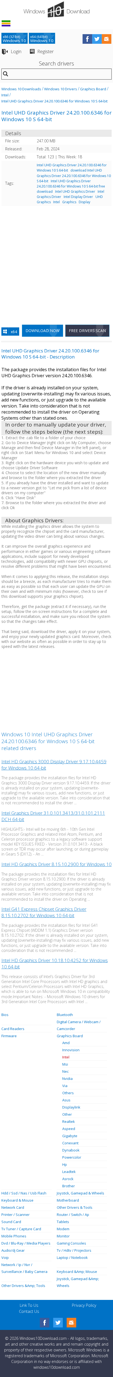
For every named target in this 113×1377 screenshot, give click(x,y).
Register (45, 51)
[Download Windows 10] (56, 9)
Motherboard (68, 1200)
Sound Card (11, 1221)
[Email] (71, 1323)
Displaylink (71, 1107)
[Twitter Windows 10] (58, 1323)
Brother (68, 1185)
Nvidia (67, 1078)
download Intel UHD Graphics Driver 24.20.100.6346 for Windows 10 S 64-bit (74, 175)
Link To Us (29, 1305)
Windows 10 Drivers (60, 88)
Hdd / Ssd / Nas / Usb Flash (23, 1193)
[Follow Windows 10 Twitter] (97, 39)
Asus (66, 1100)
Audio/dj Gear (13, 1250)
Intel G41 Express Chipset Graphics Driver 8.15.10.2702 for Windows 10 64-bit (43, 912)
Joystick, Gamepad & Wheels (80, 1193)
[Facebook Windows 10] (44, 1323)
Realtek (68, 1121)
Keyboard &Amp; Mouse (77, 1271)
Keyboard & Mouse (17, 1200)
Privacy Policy (84, 1305)
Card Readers (12, 1028)
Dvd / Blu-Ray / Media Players (25, 1243)
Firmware (9, 1035)
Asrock (68, 1178)
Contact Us (29, 1311)
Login (16, 51)
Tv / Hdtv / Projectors (74, 1250)
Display (84, 202)
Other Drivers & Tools (74, 1207)
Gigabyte (69, 1135)
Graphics (69, 202)
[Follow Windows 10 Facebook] (87, 39)
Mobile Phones (13, 1236)
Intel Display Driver (78, 196)
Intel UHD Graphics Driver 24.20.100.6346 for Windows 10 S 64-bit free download (71, 186)
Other (67, 1114)
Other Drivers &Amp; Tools (23, 1285)
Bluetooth (65, 1014)
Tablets (63, 1221)
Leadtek (69, 1171)
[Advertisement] (56, 263)
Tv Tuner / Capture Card (21, 1228)
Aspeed (68, 1128)
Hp (64, 1164)
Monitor (63, 1236)
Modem (63, 1228)
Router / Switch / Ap (73, 1214)
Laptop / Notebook (72, 1257)
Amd (66, 1042)
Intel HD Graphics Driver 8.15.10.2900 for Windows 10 (56, 864)
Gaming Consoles (71, 1243)
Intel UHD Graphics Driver (75, 191)
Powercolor (71, 1157)
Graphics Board (93, 88)
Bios (5, 1014)
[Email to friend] (106, 39)
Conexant (70, 1142)
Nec (65, 1071)
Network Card (12, 1207)
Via (64, 1085)
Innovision (71, 1049)
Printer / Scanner (15, 1214)
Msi (65, 1064)
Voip (5, 1257)
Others (68, 1092)
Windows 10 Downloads (21, 88)
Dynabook (71, 1150)
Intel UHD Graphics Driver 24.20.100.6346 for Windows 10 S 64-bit (54, 101)
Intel (5, 95)
